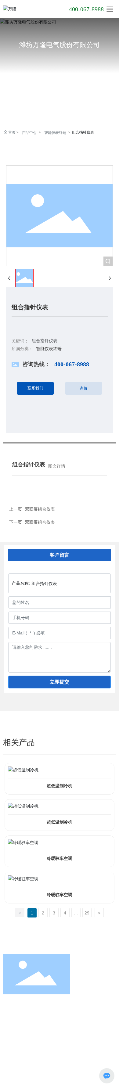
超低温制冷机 (59, 786)
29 (87, 912)
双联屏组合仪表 (40, 522)
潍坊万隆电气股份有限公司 (59, 44)
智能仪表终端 (55, 133)
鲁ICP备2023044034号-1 (60, 1062)
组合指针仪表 (44, 340)
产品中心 (29, 133)
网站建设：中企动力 (79, 1048)
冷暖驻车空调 (59, 858)
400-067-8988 (86, 9)
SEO (8, 1055)
